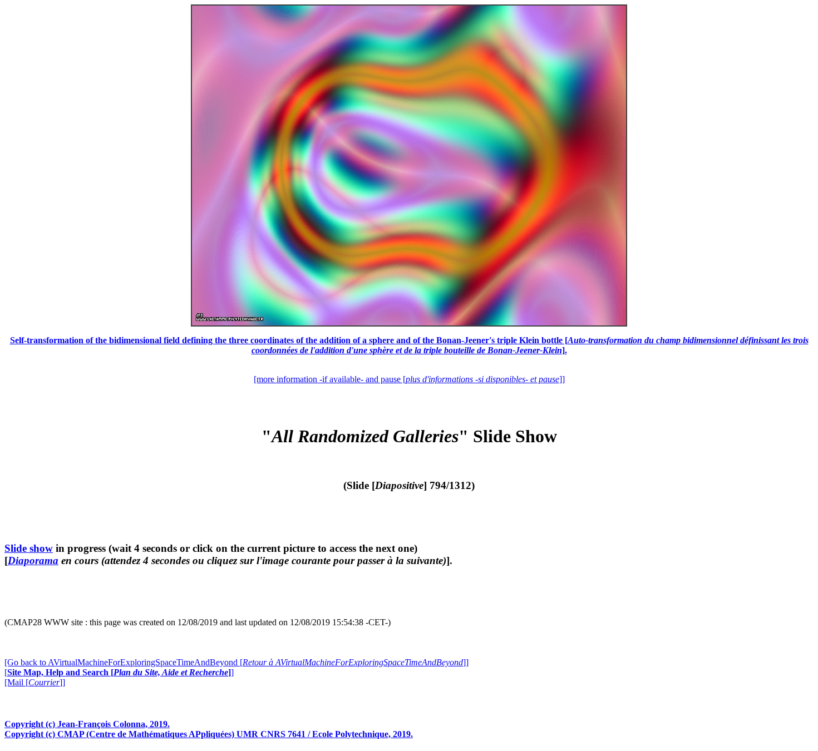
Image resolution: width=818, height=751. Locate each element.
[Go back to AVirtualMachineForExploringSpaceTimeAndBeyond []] (236, 662)
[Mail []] (34, 682)
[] (119, 672)
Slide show (28, 548)
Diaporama (33, 560)
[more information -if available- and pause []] (409, 379)
